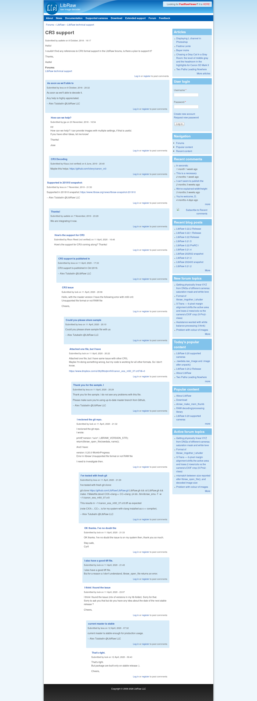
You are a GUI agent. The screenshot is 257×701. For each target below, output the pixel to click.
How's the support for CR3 (69, 235)
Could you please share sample (83, 320)
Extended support (135, 18)
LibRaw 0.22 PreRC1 (187, 245)
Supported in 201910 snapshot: (65, 182)
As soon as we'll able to (60, 83)
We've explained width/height (191, 188)
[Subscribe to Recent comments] (192, 211)
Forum (152, 18)
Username (180, 90)
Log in (137, 75)
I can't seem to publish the (189, 181)
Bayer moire (182, 50)
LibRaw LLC (140, 688)
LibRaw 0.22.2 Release (188, 228)
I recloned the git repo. (89, 419)
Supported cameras (97, 18)
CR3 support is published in (74, 258)
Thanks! (55, 211)
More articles (203, 73)
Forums (50, 24)
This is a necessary (186, 173)
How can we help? (61, 117)
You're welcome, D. (186, 196)
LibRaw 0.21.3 (184, 257)
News (59, 18)
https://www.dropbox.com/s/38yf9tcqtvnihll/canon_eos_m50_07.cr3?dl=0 (107, 371)
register (147, 75)
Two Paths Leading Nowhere (191, 69)
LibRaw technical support (80, 24)
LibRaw (68, 4)
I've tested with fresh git (94, 475)
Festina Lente (183, 46)
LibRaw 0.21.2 (184, 266)
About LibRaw (183, 373)
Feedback (164, 18)
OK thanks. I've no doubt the (100, 528)
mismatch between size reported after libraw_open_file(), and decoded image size (193, 479)
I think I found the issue (97, 587)
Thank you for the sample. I (88, 385)
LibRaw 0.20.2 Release (188, 368)
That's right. (98, 652)
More (207, 270)
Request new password (186, 117)
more (207, 204)
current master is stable (101, 623)
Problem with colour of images (192, 329)
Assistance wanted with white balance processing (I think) (191, 323)
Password (180, 102)
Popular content (184, 147)
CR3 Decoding (59, 159)
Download (116, 18)
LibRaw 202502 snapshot (189, 253)
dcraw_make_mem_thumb (190, 404)
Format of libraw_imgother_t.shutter (189, 297)
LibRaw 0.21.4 (184, 249)
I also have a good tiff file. (98, 560)
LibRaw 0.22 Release (187, 237)
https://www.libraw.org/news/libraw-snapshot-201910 (108, 192)
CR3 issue (68, 287)
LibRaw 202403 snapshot (189, 262)
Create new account (184, 114)
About (49, 18)
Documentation (74, 18)
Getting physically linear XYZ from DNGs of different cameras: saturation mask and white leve (193, 288)
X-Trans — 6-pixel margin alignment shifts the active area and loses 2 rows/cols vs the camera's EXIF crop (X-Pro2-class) (192, 311)
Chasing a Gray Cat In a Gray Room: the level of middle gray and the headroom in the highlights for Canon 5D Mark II (192, 60)
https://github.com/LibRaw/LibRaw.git (109, 490)
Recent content (184, 151)
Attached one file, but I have (85, 349)
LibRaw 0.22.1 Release (188, 233)
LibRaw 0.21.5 (184, 241)
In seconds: (182, 165)
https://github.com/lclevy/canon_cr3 (87, 168)
